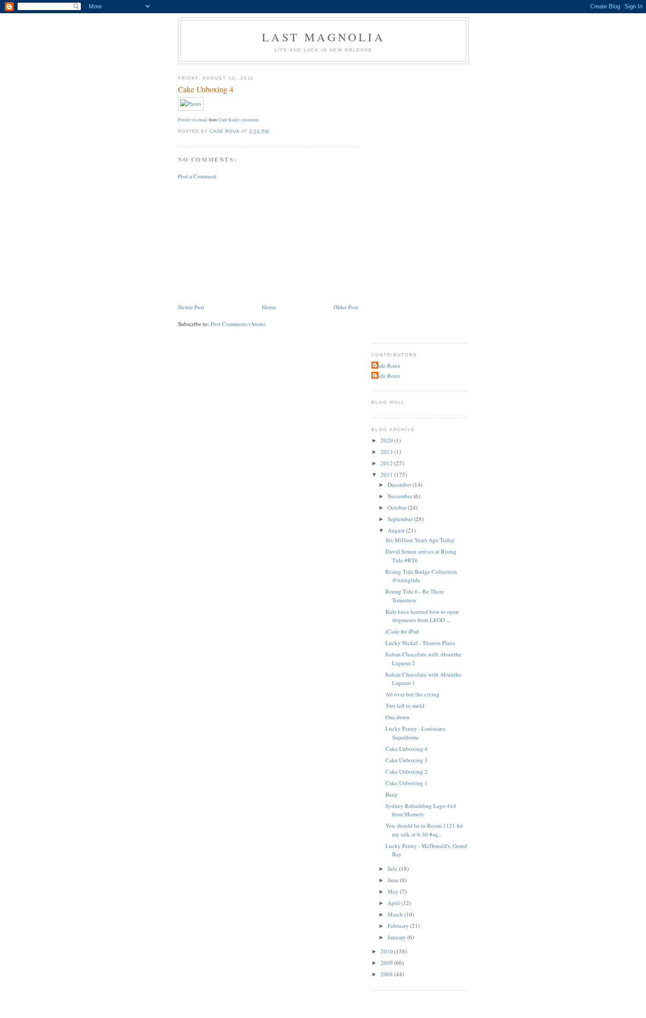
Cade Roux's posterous (238, 119)
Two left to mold (405, 706)
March (396, 914)
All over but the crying (412, 694)
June (394, 880)
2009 (387, 963)
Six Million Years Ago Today (420, 540)
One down (397, 717)
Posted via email (192, 119)
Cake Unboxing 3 (406, 760)
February (399, 926)
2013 (387, 452)
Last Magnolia (323, 36)
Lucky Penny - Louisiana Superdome (415, 733)
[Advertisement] (244, 241)
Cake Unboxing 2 (406, 771)
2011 (387, 474)
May (394, 891)
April (394, 903)
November (401, 496)
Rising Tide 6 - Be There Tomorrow (414, 595)
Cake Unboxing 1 (406, 783)
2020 (387, 440)
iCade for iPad (402, 631)
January (397, 937)
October (398, 507)
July (393, 869)
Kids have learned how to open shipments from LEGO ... (422, 616)
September (401, 519)
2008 (387, 974)
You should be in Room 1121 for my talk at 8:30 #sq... (424, 830)
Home (269, 307)
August (397, 530)
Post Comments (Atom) (237, 324)
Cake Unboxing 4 (406, 749)
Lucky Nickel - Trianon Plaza (420, 643)
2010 (387, 951)
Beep (391, 794)
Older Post (346, 307)
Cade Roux (387, 366)
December (400, 485)
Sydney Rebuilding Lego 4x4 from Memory (420, 810)
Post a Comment (197, 176)
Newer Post (191, 307)
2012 (387, 463)
